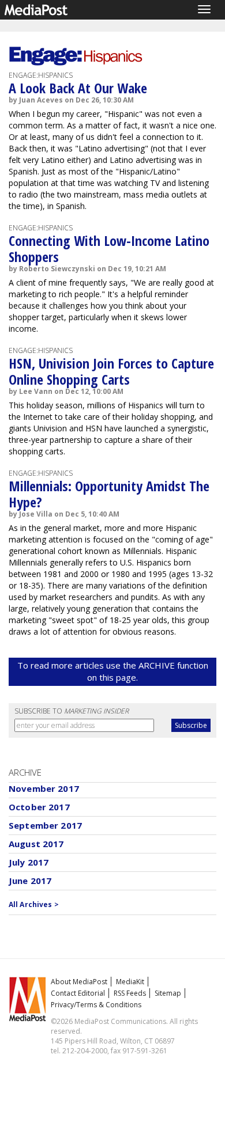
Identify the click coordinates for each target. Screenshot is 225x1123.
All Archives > (34, 904)
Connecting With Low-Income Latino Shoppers (109, 248)
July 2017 (28, 862)
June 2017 (30, 880)
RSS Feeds (130, 993)
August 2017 (36, 843)
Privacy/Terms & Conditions (96, 1005)
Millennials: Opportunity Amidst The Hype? (109, 493)
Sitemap (168, 993)
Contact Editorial (78, 993)
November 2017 (44, 788)
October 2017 (39, 807)
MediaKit (130, 982)
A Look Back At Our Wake (78, 87)
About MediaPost (79, 982)
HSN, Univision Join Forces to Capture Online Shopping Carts (111, 371)
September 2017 (45, 825)
